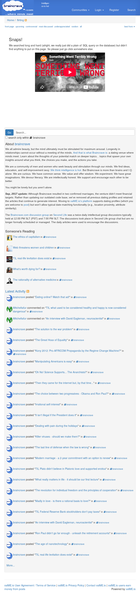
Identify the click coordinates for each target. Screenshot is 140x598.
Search (131, 10)
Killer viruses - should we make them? (57, 436)
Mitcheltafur (19, 307)
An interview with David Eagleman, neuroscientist (74, 318)
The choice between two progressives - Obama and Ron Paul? (71, 393)
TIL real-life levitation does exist (31, 258)
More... (11, 565)
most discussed (46, 26)
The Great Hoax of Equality (51, 340)
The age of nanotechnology (51, 544)
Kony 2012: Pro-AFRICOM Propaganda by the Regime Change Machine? (77, 350)
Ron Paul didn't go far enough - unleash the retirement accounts (72, 533)
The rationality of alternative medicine (34, 279)
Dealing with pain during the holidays (56, 426)
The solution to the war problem (53, 329)
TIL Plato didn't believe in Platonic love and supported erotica (70, 468)
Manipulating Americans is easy (53, 361)
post (26, 204)
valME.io (131, 589)
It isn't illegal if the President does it (55, 415)
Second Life (60, 214)
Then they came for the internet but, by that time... (64, 383)
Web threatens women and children (33, 247)
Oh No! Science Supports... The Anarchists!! (60, 372)
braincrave (22, 143)
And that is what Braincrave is (90, 152)
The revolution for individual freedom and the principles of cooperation (75, 490)
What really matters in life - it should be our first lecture (66, 479)
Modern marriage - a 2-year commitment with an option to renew (72, 458)
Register (114, 10)
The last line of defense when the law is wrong (62, 447)
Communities (80, 10)
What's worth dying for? (26, 269)
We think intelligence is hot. (66, 170)
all (81, 26)
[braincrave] (9, 298)
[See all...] (28, 291)
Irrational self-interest (47, 404)
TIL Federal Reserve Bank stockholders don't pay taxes (67, 511)
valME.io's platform (81, 201)
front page (9, 26)
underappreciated (62, 26)
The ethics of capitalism (26, 237)
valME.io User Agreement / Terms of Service (30, 585)
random (74, 26)
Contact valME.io (96, 585)
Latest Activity (15, 291)
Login (98, 10)
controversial (31, 26)
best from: (128, 26)
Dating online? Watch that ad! (52, 297)
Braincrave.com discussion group (30, 214)
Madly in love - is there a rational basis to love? (62, 501)
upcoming (19, 26)
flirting (20, 20)
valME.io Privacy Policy (71, 585)
